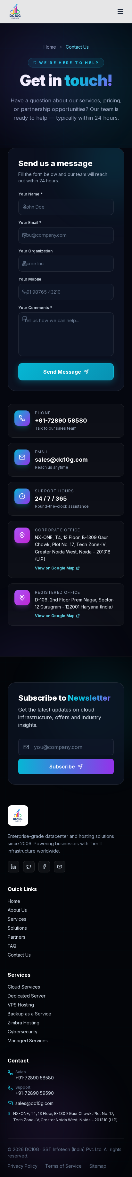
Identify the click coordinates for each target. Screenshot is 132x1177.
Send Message (62, 372)
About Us (17, 910)
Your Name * (30, 194)
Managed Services (28, 1040)
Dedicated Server (26, 995)
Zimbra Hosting (23, 1022)
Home (50, 47)
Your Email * (29, 222)
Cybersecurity (22, 1031)
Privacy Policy (22, 1166)
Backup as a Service (29, 1013)
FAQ (12, 946)
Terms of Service (63, 1166)
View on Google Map (55, 568)
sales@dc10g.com (34, 1103)
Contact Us (19, 955)
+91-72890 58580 (34, 1077)
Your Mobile (29, 279)
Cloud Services (24, 987)
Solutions (17, 928)
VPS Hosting (21, 1004)
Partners (16, 937)
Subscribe (62, 766)
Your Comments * (35, 307)
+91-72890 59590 (34, 1093)
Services (17, 919)
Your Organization (35, 251)
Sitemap (97, 1166)
